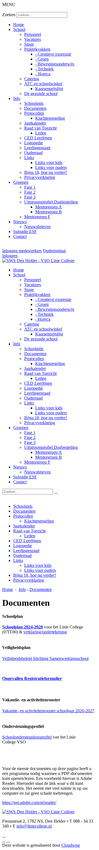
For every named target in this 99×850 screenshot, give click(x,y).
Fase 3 (29, 197)
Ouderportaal (54, 250)
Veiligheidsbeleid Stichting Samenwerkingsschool (45, 658)
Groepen (20, 182)
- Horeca (42, 73)
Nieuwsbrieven (37, 226)
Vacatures (32, 39)
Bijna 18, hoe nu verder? (45, 172)
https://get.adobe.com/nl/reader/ (29, 802)
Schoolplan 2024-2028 (22, 627)
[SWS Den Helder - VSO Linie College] (38, 260)
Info (16, 98)
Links (29, 157)
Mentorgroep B (48, 211)
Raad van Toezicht (40, 128)
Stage (29, 44)
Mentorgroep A (48, 207)
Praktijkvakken (37, 49)
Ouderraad (33, 152)
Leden (40, 133)
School (19, 29)
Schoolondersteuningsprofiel (27, 737)
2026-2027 (84, 710)
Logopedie (33, 142)
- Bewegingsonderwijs (54, 64)
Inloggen (10, 255)
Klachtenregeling (50, 118)
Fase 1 (29, 187)
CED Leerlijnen (38, 138)
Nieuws (20, 221)
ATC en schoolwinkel (43, 83)
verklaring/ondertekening (45, 632)
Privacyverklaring (39, 177)
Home (18, 24)
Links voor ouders (51, 167)
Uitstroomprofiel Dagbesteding (51, 202)
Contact (20, 236)
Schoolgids (33, 103)
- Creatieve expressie (53, 54)
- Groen (42, 59)
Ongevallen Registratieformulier (32, 678)
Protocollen (34, 113)
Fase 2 (29, 192)
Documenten (35, 108)
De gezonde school (40, 93)
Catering (31, 78)
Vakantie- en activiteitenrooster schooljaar (38, 710)
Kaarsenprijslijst (49, 88)
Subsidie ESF (25, 231)
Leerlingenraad (37, 147)
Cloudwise (70, 845)
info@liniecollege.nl (34, 826)
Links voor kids (48, 162)
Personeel (32, 34)
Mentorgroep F (37, 216)
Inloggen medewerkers (22, 250)
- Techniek (44, 69)
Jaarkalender (35, 123)
